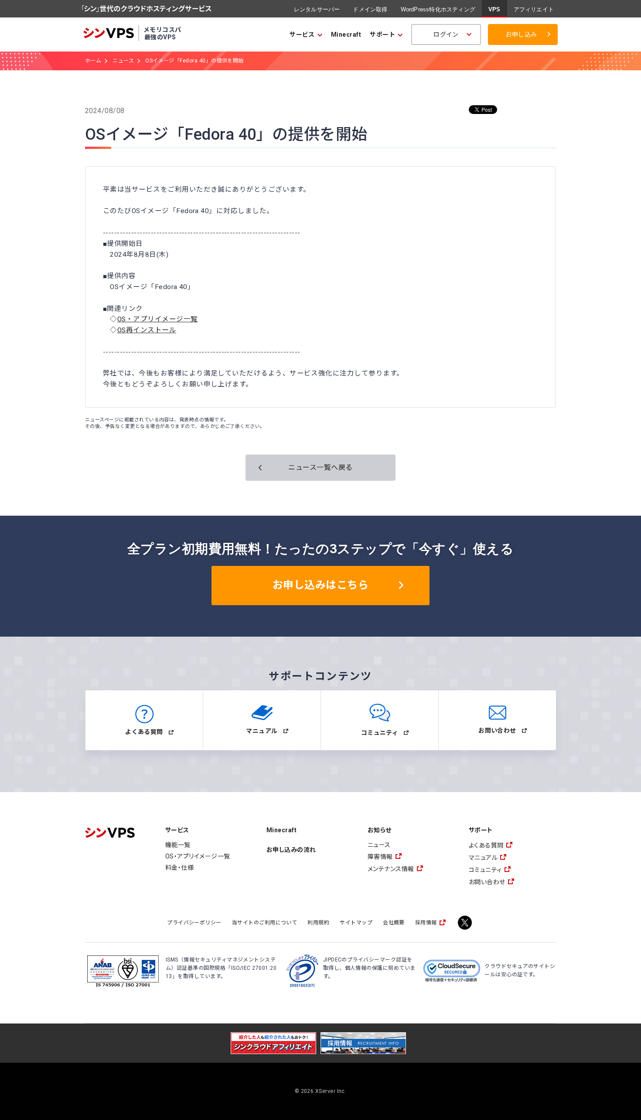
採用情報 (426, 923)
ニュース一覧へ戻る (320, 467)
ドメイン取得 (370, 9)
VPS (494, 9)
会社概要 (394, 923)
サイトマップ (356, 923)
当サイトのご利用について (264, 923)
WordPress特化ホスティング (438, 9)
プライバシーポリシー (194, 923)
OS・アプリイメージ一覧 (157, 319)
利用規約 (318, 923)
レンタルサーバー (317, 9)
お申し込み (521, 34)
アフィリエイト (534, 9)
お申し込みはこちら (320, 585)
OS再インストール (146, 330)
